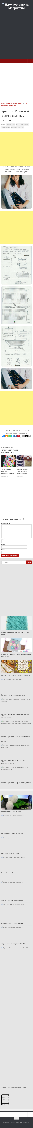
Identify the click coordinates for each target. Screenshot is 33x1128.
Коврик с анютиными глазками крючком (15, 675)
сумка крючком (6, 127)
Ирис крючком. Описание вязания (12, 833)
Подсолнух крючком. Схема (10, 853)
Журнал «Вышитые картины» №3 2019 (13, 900)
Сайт (2, 549)
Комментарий (6, 523)
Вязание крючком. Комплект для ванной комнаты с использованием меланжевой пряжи (15, 739)
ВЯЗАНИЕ (18, 103)
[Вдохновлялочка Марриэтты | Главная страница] (16, 6)
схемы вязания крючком (17, 127)
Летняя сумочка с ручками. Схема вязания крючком (22, 471)
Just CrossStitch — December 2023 (12, 923)
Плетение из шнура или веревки (13, 695)
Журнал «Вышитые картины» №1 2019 (13, 944)
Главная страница (7, 103)
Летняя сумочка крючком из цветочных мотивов (7, 471)
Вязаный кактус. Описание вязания (12, 873)
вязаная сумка (11, 124)
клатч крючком (24, 124)
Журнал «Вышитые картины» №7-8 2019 (14, 1087)
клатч (17, 124)
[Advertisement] (16, 38)
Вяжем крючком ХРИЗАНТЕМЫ (11, 811)
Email (3, 544)
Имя (3, 539)
